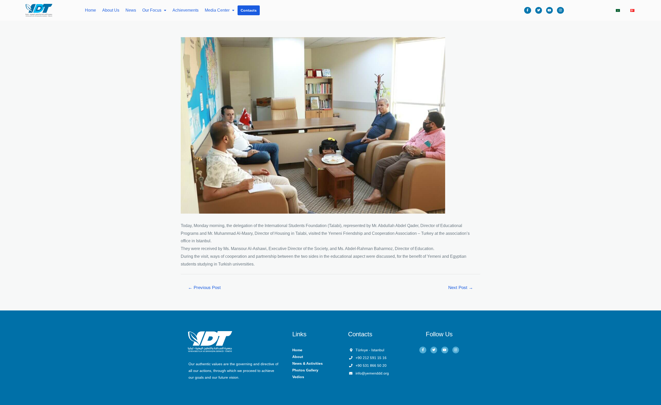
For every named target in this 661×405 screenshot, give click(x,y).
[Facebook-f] (527, 10)
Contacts (249, 10)
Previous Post (204, 287)
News (130, 10)
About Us (110, 10)
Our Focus (151, 10)
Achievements (185, 10)
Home (90, 10)
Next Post (460, 287)
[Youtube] (549, 10)
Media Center (217, 10)
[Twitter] (538, 10)
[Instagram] (560, 10)
